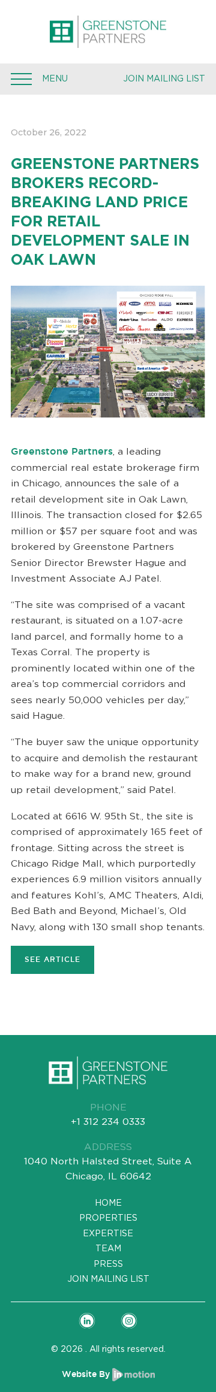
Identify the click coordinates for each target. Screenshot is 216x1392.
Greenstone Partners (62, 451)
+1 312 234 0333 (108, 1121)
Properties (108, 1217)
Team (108, 1248)
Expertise (108, 1233)
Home (108, 1203)
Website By (87, 1373)
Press (108, 1264)
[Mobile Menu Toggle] (21, 78)
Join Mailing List (164, 78)
